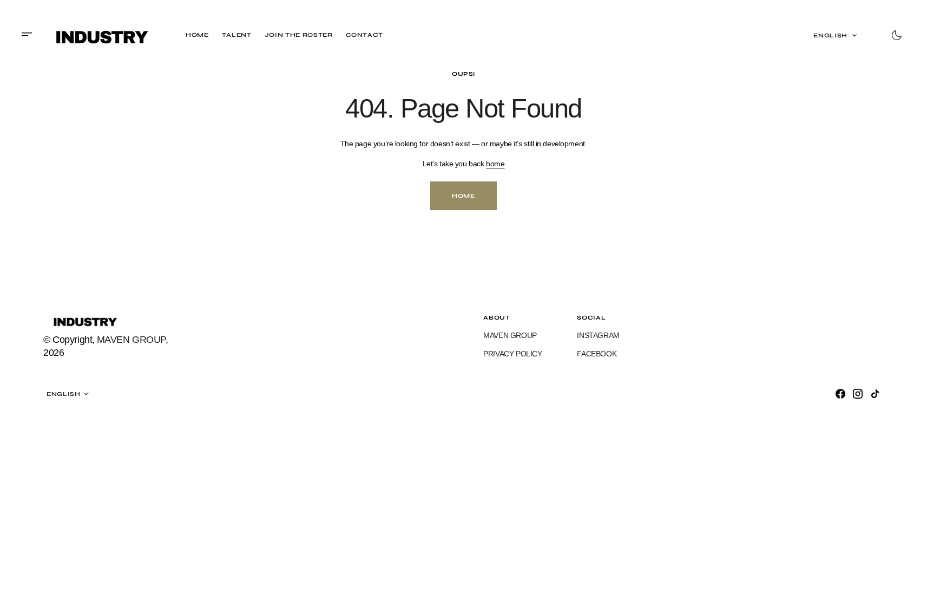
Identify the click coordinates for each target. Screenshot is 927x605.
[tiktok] (875, 393)
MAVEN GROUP (131, 339)
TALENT (237, 34)
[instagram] (857, 393)
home (495, 163)
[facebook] (840, 393)
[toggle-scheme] (896, 35)
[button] (30, 35)
